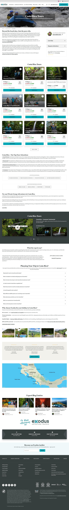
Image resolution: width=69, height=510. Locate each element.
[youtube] (15, 485)
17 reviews (12, 141)
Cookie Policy (53, 464)
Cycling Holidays (5, 466)
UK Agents (20, 475)
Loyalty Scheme (21, 472)
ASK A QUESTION (63, 4)
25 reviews (34, 141)
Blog (42, 4)
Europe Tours (4, 472)
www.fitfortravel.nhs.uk (62, 495)
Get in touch (59, 268)
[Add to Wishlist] (20, 69)
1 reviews (56, 114)
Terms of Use (53, 468)
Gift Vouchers (21, 470)
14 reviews (34, 87)
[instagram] (9, 485)
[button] (34, 273)
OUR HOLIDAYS (36, 458)
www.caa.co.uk (26, 499)
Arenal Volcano (6, 156)
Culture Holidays (5, 468)
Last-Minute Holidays (28, 4)
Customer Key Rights (22, 468)
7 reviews (56, 141)
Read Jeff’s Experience (56, 258)
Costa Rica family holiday (7, 42)
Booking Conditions (38, 468)
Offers (39, 4)
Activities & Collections (19, 4)
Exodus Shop (4, 475)
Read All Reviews (34, 356)
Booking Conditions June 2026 (40, 470)
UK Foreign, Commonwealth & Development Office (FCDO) (58, 475)
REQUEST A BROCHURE (15, 458)
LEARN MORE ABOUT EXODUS (8, 324)
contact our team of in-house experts (10, 54)
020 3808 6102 (54, 4)
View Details (12, 90)
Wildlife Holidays (5, 470)
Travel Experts (53, 470)
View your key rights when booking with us (56, 321)
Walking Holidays (5, 464)
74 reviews (12, 114)
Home (3, 28)
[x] (6, 485)
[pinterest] (12, 485)
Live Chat (50, 40)
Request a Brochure (53, 46)
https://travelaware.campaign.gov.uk (47, 493)
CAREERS (65, 458)
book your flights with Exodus (16, 319)
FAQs (19, 466)
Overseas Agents (37, 464)
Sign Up (42, 450)
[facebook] (3, 485)
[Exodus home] (4, 5)
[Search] (46, 4)
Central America (8, 28)
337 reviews (13, 87)
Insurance (36, 466)
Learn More (4, 207)
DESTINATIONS (56, 458)
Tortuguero (5, 169)
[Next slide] (38, 239)
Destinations (11, 4)
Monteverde (5, 160)
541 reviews (57, 52)
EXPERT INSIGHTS (46, 458)
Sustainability (21, 464)
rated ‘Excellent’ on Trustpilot (17, 312)
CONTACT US (4, 458)
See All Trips (34, 149)
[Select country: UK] (59, 1)
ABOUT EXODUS (26, 458)
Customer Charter (54, 466)
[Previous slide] (31, 239)
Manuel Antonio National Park (9, 164)
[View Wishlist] (49, 4)
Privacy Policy (37, 472)
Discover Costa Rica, (12, 40)
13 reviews (34, 114)
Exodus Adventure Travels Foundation (57, 472)
